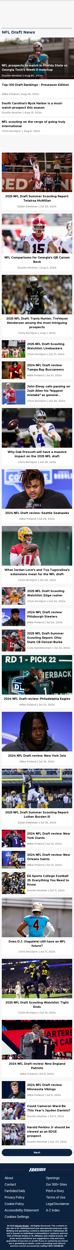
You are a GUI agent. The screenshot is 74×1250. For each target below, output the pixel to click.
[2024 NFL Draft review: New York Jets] (37, 738)
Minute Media (22, 1226)
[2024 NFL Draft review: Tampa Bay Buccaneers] (37, 370)
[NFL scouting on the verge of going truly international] (37, 126)
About (9, 1178)
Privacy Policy (14, 1197)
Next (37, 1152)
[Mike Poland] (10, 94)
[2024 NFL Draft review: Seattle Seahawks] (37, 496)
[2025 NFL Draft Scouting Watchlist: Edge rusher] (37, 596)
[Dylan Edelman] (27, 206)
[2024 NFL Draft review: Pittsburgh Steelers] (37, 617)
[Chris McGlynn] (11, 131)
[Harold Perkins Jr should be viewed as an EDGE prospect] (37, 1134)
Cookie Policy (14, 1204)
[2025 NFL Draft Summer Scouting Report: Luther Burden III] (37, 797)
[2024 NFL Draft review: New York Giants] (37, 838)
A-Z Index (53, 1210)
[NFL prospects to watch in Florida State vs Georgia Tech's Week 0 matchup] (37, 58)
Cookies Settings (17, 1217)
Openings (53, 1178)
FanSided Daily (15, 1191)
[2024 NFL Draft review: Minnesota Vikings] (37, 1090)
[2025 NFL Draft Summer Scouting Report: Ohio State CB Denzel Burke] (37, 640)
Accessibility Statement (22, 1210)
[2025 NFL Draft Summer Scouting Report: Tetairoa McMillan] (37, 181)
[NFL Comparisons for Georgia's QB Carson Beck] (37, 242)
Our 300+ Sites (56, 1184)
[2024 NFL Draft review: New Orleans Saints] (37, 860)
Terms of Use (55, 1197)
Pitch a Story (55, 1191)
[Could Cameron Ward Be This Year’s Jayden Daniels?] (37, 1111)
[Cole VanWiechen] (39, 648)
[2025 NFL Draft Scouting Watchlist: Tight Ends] (37, 987)
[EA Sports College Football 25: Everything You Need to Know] (37, 883)
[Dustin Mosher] (12, 75)
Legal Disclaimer (57, 1204)
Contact (10, 1184)
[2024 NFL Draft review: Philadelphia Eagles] (37, 681)
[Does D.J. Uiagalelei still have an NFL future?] (37, 926)
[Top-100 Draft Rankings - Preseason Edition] (37, 89)
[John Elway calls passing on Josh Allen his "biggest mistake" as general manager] (37, 393)
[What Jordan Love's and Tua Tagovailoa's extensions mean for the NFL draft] (37, 555)
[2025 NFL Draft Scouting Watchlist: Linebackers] (37, 349)
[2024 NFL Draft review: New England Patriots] (37, 1048)
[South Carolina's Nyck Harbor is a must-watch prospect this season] (37, 107)
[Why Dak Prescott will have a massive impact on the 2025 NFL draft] (37, 437)
